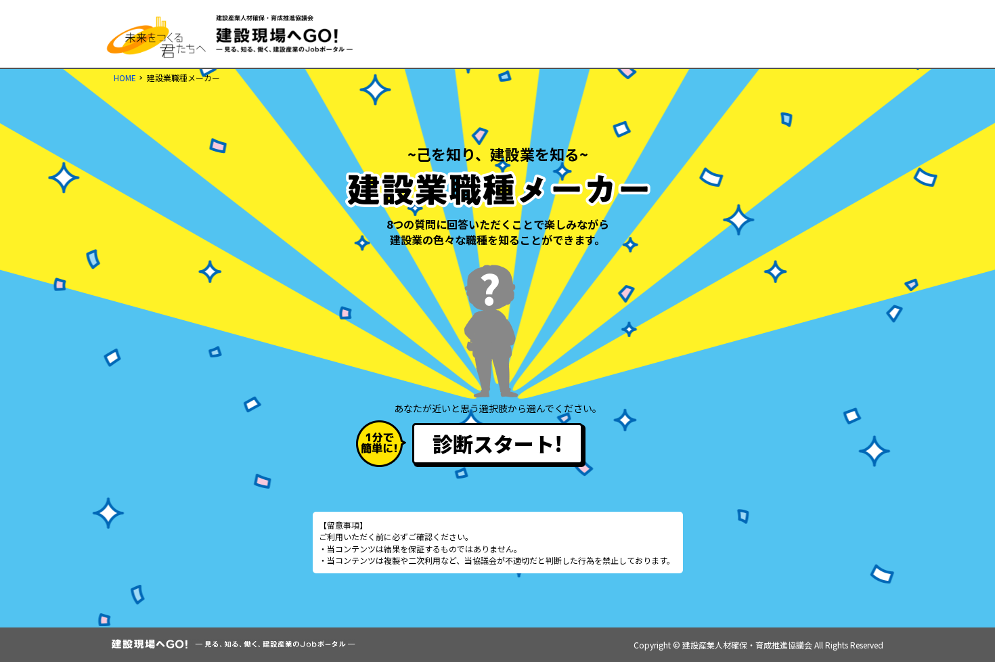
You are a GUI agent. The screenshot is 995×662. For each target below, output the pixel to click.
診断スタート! (497, 443)
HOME (125, 77)
